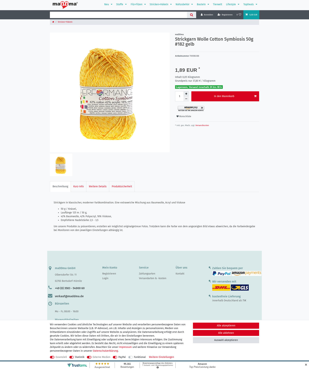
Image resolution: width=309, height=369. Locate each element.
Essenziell (61, 357)
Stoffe (120, 4)
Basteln (201, 4)
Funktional (140, 357)
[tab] (60, 186)
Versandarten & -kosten (152, 278)
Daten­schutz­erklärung (105, 350)
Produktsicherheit (122, 186)
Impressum (125, 347)
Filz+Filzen (137, 4)
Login (105, 278)
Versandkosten (202, 125)
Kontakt (180, 273)
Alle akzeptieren (226, 325)
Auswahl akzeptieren (226, 340)
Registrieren (109, 273)
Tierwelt (217, 4)
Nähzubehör (183, 4)
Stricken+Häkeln (159, 4)
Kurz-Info (78, 186)
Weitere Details (98, 186)
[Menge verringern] (186, 98)
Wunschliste (185, 116)
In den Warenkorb (224, 96)
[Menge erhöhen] (186, 93)
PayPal (122, 357)
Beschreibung (60, 186)
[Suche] (191, 15)
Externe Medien (101, 357)
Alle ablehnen (226, 332)
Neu (107, 4)
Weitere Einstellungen (161, 357)
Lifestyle (231, 4)
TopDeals (248, 4)
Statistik (79, 357)
